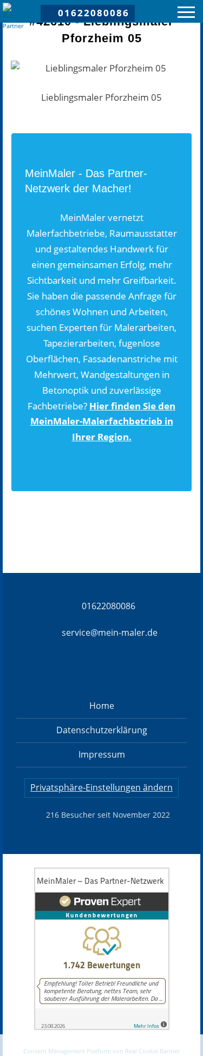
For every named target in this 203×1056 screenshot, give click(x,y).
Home (101, 706)
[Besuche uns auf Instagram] (82, 671)
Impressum (101, 754)
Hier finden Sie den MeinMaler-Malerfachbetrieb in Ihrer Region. (103, 422)
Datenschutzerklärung (101, 730)
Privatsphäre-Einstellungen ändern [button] (101, 787)
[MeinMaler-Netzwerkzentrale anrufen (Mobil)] (31, 1044)
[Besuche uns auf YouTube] (158, 671)
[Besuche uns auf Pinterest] (120, 671)
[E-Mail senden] (101, 1044)
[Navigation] (186, 13)
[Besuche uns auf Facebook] (44, 671)
